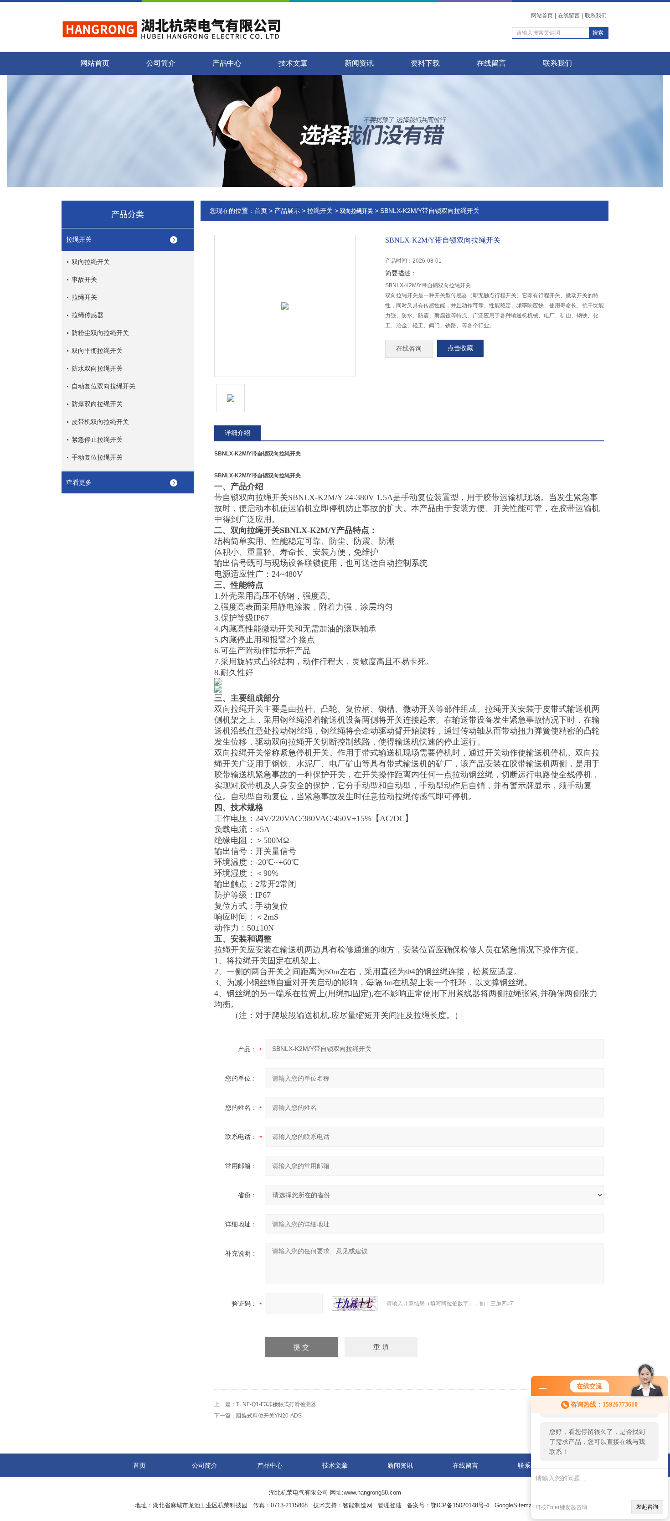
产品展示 (287, 210)
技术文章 (293, 63)
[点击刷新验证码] (354, 1303)
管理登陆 (390, 1505)
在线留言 (569, 15)
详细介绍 (237, 432)
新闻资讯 (359, 63)
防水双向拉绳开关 (97, 368)
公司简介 (160, 63)
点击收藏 (460, 348)
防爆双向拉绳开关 (97, 404)
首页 (260, 210)
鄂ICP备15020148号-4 (460, 1505)
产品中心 (227, 63)
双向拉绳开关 (91, 261)
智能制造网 (357, 1505)
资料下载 (425, 63)
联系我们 (596, 15)
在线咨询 (409, 348)
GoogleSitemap (515, 1505)
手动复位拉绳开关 (97, 457)
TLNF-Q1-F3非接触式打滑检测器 (276, 1404)
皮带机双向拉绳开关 (100, 421)
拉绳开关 (79, 239)
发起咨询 (647, 1507)
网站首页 (542, 15)
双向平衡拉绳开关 (97, 350)
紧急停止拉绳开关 (97, 439)
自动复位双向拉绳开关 (103, 386)
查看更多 (79, 482)
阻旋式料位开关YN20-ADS (269, 1415)
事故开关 (84, 279)
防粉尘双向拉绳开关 (100, 332)
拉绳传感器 (87, 315)
